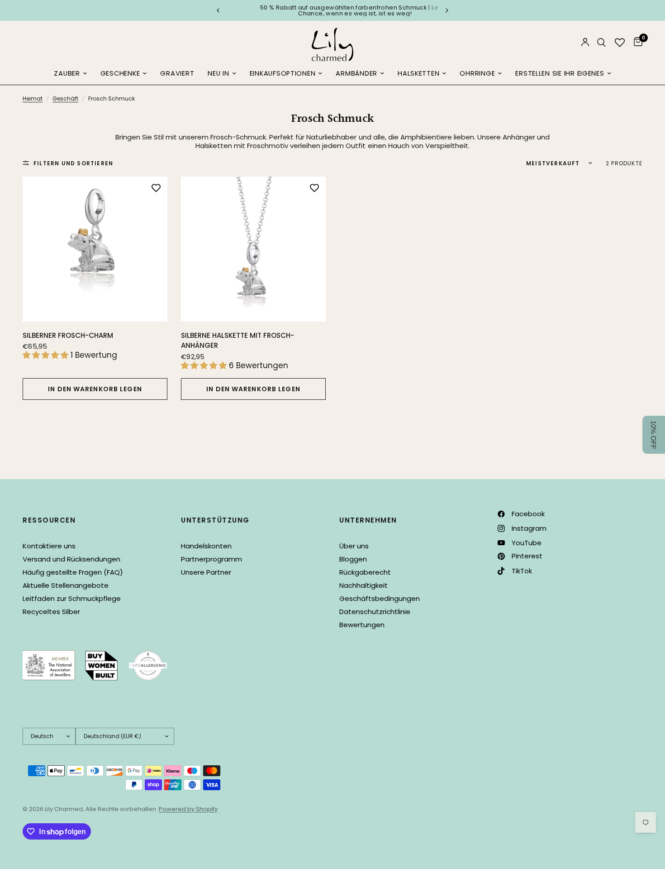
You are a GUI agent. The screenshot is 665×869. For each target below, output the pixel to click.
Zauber (67, 73)
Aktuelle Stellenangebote (66, 585)
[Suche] (601, 42)
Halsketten (418, 73)
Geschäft (65, 98)
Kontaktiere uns (49, 546)
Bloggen (353, 559)
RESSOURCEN (49, 520)
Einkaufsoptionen (283, 73)
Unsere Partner (206, 572)
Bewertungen (362, 624)
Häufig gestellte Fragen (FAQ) (73, 572)
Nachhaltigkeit (363, 585)
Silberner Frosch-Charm (68, 335)
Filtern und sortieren (73, 163)
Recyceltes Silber (51, 611)
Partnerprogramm (211, 559)
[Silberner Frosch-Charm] (95, 249)
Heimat (33, 98)
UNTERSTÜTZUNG (215, 520)
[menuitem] (70, 74)
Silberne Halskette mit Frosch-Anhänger (237, 340)
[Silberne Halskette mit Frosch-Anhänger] (253, 249)
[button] (653, 435)
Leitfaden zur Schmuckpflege (72, 598)
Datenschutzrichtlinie (374, 611)
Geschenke (120, 73)
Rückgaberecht (365, 572)
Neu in (218, 73)
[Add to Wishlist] (156, 188)
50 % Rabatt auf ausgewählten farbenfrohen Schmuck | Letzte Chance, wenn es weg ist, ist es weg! (333, 10)
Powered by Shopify (188, 809)
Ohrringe (477, 73)
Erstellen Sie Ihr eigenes (559, 73)
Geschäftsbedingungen (379, 598)
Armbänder (356, 73)
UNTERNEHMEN (368, 520)
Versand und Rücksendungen (71, 559)
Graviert (177, 73)
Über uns (354, 546)
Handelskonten (206, 546)
